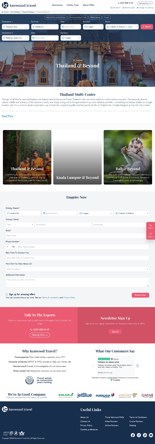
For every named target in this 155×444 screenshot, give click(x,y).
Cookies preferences (89, 429)
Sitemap (132, 425)
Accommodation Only (78, 17)
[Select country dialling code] (7, 246)
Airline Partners (112, 425)
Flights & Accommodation (55, 17)
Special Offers (89, 5)
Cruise (106, 17)
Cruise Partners (136, 421)
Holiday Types (73, 5)
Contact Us (85, 421)
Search (148, 27)
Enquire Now (140, 295)
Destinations (57, 5)
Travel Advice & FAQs (114, 417)
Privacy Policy (86, 425)
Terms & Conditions (138, 417)
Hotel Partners (111, 421)
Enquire (150, 237)
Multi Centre (95, 17)
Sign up (115, 332)
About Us (84, 417)
